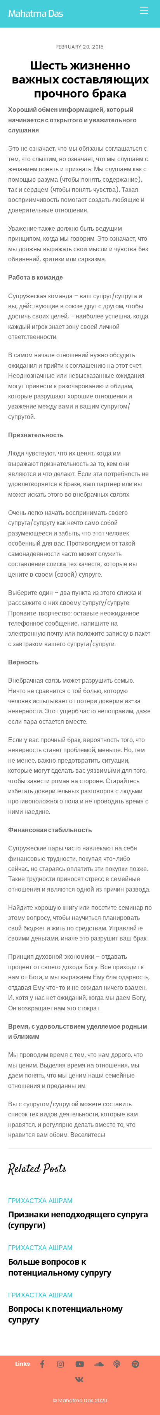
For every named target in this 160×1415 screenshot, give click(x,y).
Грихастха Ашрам (40, 1200)
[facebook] (42, 1363)
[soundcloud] (98, 1363)
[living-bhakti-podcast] (117, 1363)
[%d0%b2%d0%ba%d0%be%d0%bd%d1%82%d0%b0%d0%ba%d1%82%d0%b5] (79, 1379)
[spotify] (135, 1363)
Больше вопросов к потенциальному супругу (59, 1267)
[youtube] (79, 1363)
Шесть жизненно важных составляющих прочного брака (80, 79)
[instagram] (61, 1363)
